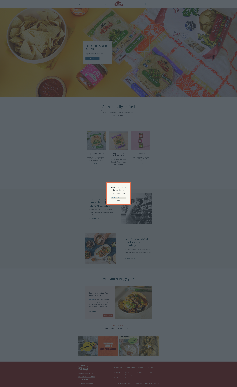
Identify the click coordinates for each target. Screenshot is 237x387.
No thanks (118, 200)
